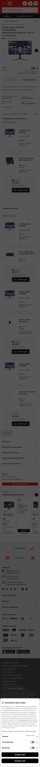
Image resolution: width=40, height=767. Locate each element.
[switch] (32, 742)
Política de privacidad (7, 731)
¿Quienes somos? (18, 731)
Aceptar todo (20, 755)
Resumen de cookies (30, 731)
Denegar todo (20, 761)
